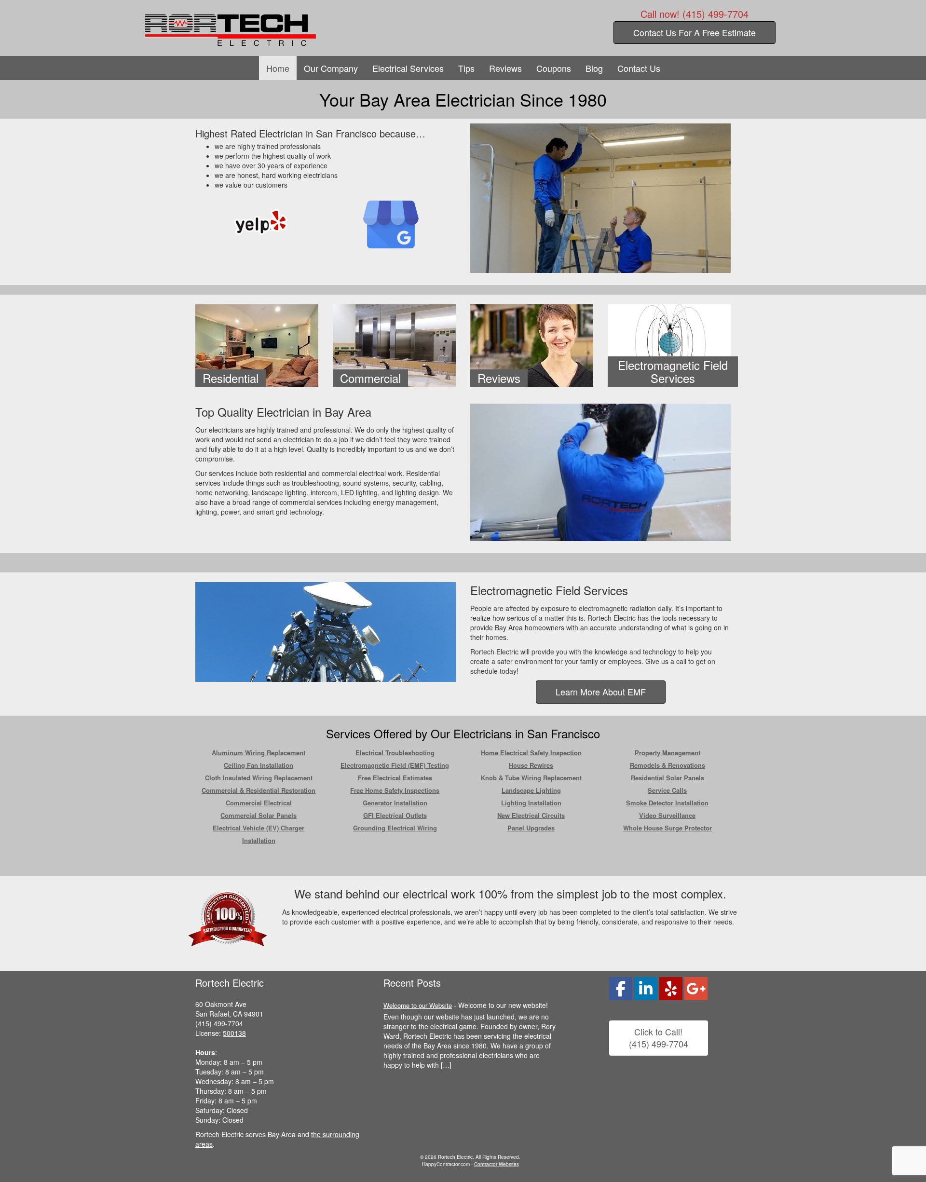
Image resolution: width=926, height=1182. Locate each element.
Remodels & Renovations (667, 765)
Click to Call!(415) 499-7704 (658, 1037)
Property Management (667, 752)
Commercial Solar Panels (258, 815)
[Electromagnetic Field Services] (669, 344)
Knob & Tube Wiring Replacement (531, 777)
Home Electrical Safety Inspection (531, 752)
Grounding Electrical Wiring (395, 827)
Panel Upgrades (531, 827)
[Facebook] (620, 988)
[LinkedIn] (645, 988)
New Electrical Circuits (531, 815)
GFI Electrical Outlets (395, 815)
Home (277, 68)
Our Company (331, 68)
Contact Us (638, 68)
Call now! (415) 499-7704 (694, 14)
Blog (594, 68)
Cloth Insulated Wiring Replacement (259, 777)
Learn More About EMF (601, 691)
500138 (234, 1033)
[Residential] (256, 344)
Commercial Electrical (259, 802)
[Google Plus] (391, 223)
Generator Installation (395, 802)
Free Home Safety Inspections (394, 790)
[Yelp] (261, 222)
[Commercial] (394, 344)
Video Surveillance (667, 815)
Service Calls (667, 790)
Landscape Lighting (531, 790)
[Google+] (696, 988)
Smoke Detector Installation (667, 802)
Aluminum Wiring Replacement (258, 752)
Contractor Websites (496, 1164)
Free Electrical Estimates (395, 777)
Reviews (505, 68)
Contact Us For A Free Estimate (694, 32)
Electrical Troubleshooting (395, 752)
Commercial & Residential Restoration (258, 790)
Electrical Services (408, 68)
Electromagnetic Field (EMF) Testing (394, 765)
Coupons (553, 68)
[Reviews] (531, 344)
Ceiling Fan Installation (258, 765)
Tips (466, 68)
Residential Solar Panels (667, 777)
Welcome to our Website (417, 1005)
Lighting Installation (531, 802)
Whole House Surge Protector (667, 827)
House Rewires (531, 765)
